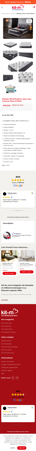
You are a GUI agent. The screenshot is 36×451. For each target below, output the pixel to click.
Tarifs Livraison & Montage (9, 347)
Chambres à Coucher (8, 266)
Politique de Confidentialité (9, 367)
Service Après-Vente (7, 353)
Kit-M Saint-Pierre (6, 329)
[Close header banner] (34, 2)
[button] (9, 273)
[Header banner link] (15, 2)
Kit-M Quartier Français (8, 332)
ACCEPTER (22, 448)
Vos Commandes (6, 344)
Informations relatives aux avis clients (18, 217)
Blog (2, 373)
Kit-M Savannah (6, 326)
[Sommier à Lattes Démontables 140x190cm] (26, 256)
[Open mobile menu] (2, 7)
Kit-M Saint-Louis (6, 323)
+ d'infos (12, 448)
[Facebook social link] (13, 377)
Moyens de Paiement (7, 361)
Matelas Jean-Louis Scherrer (26, 13)
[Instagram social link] (17, 377)
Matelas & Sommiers (8, 268)
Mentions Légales (6, 370)
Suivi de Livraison (6, 350)
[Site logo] (18, 7)
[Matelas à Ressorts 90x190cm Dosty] (9, 256)
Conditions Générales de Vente (10, 364)
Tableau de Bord (6, 341)
